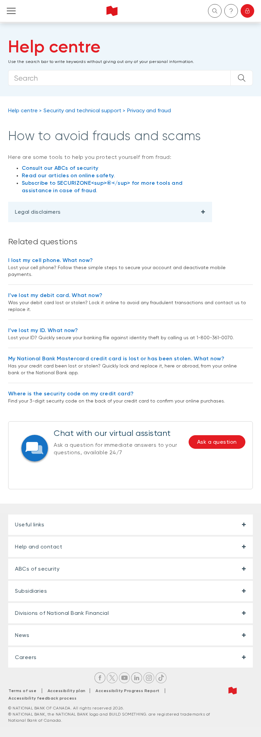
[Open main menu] (11, 11)
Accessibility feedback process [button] (42, 698)
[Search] (241, 78)
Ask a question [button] (217, 442)
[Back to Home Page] (112, 11)
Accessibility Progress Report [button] (127, 690)
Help (231, 11)
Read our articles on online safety (68, 175)
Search (215, 11)
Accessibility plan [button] (68, 690)
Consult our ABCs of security (60, 168)
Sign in (247, 11)
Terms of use (22, 690)
